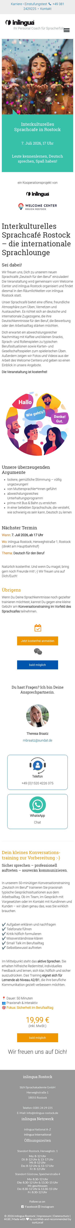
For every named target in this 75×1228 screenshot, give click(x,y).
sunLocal (37, 1222)
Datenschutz (61, 1216)
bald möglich (37, 665)
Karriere (16, 4)
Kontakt (46, 9)
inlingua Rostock (24, 1216)
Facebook (31, 1206)
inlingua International (37, 1134)
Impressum (44, 1216)
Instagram (47, 1206)
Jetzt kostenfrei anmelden (37, 641)
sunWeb (38, 1219)
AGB (7, 1219)
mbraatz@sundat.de (37, 740)
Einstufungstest (36, 4)
